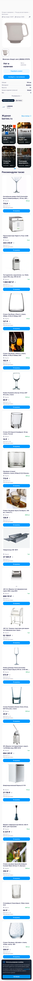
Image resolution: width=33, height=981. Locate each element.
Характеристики (8, 100)
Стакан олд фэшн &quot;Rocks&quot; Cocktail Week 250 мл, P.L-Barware (15, 865)
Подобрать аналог (16, 71)
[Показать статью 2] (16, 168)
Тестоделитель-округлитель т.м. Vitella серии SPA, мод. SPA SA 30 (15, 276)
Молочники (5, 14)
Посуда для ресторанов (21, 12)
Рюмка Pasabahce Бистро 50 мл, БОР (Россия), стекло (15, 393)
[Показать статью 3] (17, 168)
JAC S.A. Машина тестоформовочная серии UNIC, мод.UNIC (15, 590)
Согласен (16, 976)
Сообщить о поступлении (16, 77)
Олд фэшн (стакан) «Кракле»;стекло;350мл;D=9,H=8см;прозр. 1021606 (16, 472)
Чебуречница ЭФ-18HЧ (10, 550)
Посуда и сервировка (7, 12)
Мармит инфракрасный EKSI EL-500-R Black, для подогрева (15, 825)
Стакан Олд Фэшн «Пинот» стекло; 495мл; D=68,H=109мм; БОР (14, 354)
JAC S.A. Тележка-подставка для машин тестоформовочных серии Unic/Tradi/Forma (16, 629)
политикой (27, 969)
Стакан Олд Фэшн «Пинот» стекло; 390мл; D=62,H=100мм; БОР (14, 315)
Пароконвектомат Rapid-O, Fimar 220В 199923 (15, 236)
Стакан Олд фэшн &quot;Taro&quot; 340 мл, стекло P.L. (16, 511)
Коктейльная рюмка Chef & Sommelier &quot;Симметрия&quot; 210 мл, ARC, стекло (15, 197)
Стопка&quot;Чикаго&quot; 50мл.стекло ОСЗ (16, 904)
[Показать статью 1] (15, 168)
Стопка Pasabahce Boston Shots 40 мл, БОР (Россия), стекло (15, 707)
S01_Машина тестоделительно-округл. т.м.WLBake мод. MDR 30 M (15, 747)
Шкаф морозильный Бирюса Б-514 (14, 785)
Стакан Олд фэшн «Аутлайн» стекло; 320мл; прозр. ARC (15, 943)
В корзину (16, 211)
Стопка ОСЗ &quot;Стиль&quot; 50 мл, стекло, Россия (15, 433)
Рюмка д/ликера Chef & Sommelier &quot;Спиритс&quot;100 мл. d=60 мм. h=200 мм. (15, 668)
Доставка (19, 100)
